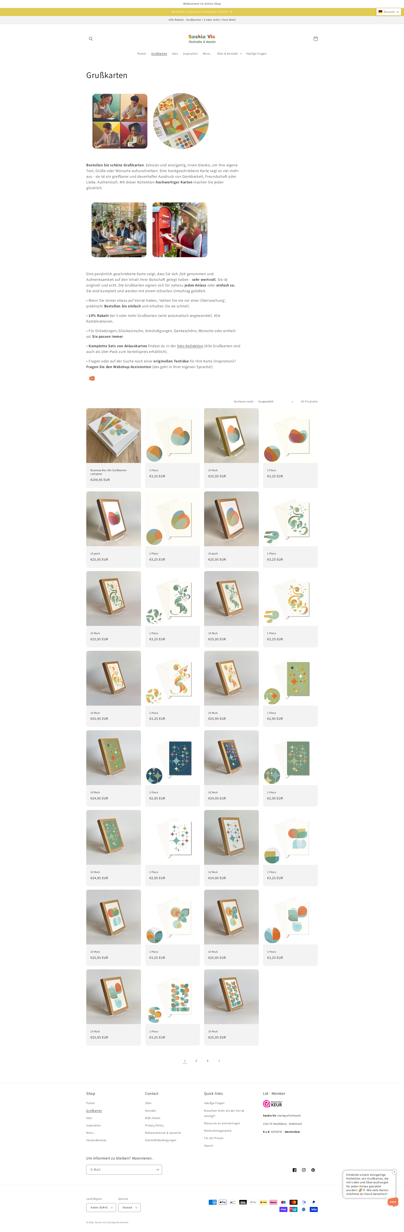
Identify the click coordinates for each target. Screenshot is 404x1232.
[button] (91, 38)
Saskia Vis (100, 1222)
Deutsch (127, 1207)
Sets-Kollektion (190, 345)
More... (90, 1133)
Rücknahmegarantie (217, 1130)
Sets (89, 1118)
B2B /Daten (153, 1118)
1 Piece (153, 470)
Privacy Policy (154, 1125)
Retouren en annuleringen (222, 1123)
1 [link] (185, 1060)
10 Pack (213, 470)
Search (208, 1145)
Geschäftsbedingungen (161, 1140)
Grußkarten (94, 1110)
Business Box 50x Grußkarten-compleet (108, 472)
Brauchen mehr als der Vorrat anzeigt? (224, 1113)
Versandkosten (96, 1140)
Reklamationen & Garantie (163, 1133)
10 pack (95, 553)
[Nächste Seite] (219, 1060)
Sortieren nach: (244, 401)
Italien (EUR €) (99, 1207)
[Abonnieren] (157, 1170)
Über (148, 1103)
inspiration (93, 1125)
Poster (90, 1103)
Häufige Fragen (214, 1103)
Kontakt (150, 1110)
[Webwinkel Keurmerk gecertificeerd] (272, 1106)
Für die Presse (213, 1138)
